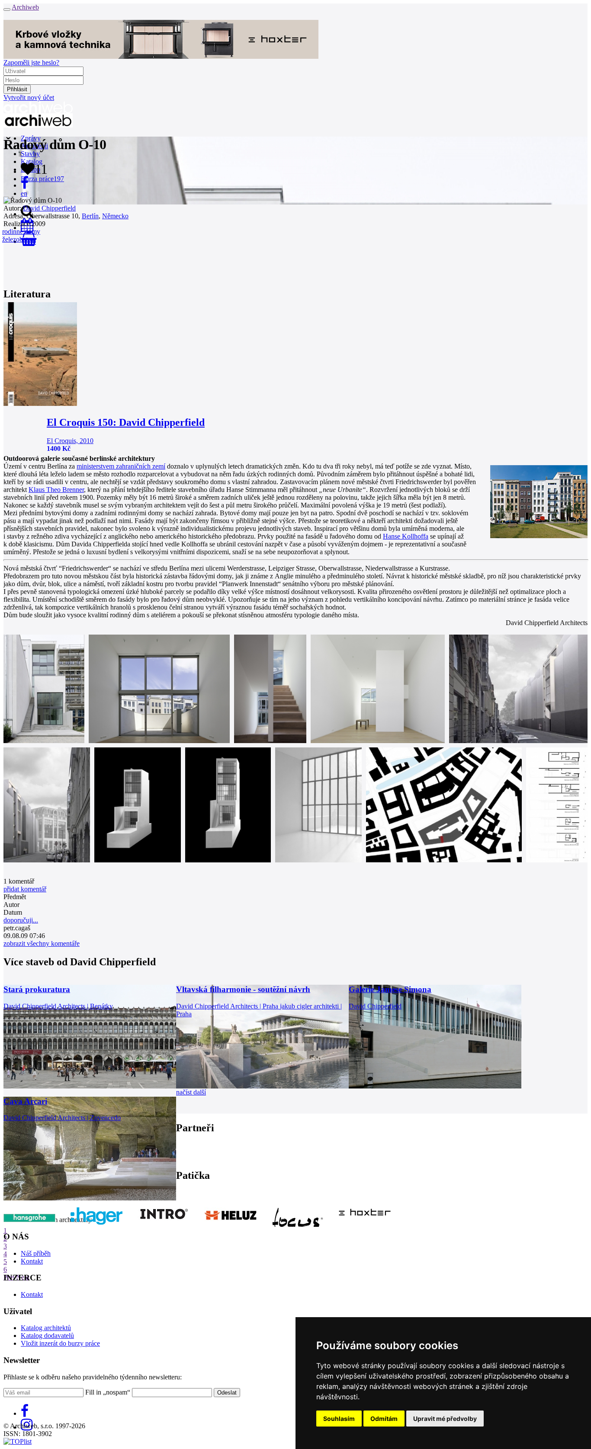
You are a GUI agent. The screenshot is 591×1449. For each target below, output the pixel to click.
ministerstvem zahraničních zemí (121, 466)
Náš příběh (36, 1253)
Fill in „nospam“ (107, 1392)
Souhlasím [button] (339, 1418)
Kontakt (32, 1261)
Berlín (90, 216)
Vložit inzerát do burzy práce (60, 1343)
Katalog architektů (46, 1327)
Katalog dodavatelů (47, 1335)
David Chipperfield (49, 208)
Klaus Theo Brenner (56, 489)
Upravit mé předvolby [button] (445, 1418)
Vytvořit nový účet (28, 97)
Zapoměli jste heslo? (31, 62)
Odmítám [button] (384, 1418)
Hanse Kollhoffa (405, 536)
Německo (115, 216)
